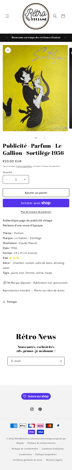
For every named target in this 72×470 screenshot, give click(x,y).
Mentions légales (54, 460)
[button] (7, 16)
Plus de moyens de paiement (36, 211)
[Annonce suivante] (65, 38)
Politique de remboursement (42, 443)
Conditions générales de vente (27, 460)
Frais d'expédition (24, 166)
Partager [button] (12, 301)
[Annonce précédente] (7, 38)
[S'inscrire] (60, 361)
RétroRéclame (22, 438)
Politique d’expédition (45, 454)
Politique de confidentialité (25, 448)
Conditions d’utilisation (53, 448)
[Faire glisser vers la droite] (44, 138)
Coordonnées (25, 454)
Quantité (7, 172)
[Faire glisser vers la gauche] (28, 138)
